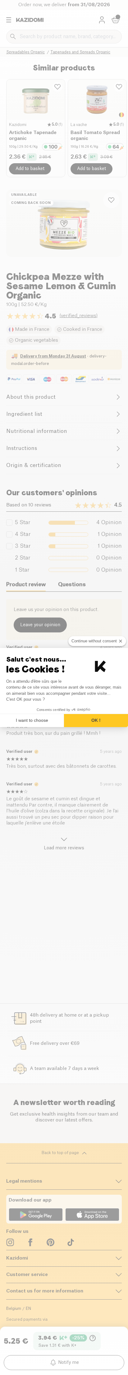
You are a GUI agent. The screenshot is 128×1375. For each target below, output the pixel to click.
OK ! (96, 720)
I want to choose (32, 720)
